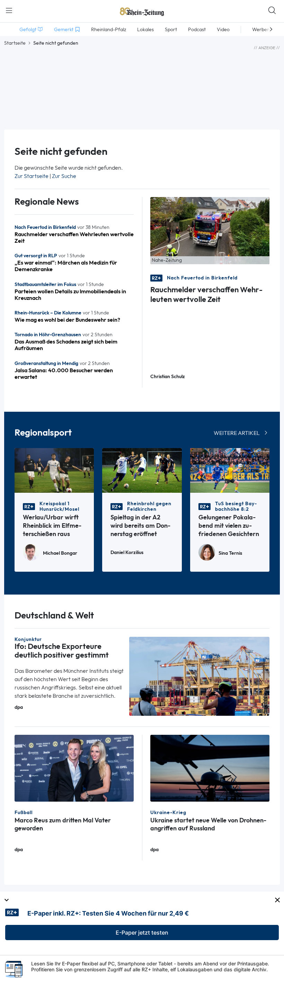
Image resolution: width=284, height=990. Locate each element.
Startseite (15, 43)
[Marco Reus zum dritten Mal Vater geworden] (74, 767)
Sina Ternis (230, 553)
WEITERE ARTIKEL (237, 433)
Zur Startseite (31, 176)
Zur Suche (64, 176)
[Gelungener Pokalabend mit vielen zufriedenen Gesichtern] (229, 469)
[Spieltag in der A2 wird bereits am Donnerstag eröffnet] (141, 469)
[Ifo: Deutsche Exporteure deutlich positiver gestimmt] (199, 675)
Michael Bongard (60, 553)
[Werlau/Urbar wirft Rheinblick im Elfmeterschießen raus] (54, 469)
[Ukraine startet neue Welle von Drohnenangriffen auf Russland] (209, 767)
